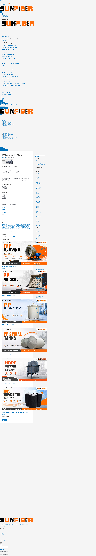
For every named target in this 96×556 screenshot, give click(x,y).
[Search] (14, 236)
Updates (3, 98)
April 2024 (37, 207)
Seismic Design (4, 231)
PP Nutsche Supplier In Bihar (8, 295)
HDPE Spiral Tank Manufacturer (40, 248)
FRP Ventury (38, 232)
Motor (3, 67)
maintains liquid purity (27, 228)
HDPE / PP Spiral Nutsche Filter (9, 58)
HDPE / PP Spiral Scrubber (8, 54)
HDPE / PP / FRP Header (7, 78)
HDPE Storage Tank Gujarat (40, 255)
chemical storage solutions (12, 225)
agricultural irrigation (14, 224)
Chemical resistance (6, 225)
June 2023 (37, 220)
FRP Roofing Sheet (6, 81)
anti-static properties (25, 224)
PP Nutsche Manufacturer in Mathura (41, 280)
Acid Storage (10, 224)
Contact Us (3, 99)
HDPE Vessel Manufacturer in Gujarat (41, 260)
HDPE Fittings (38, 235)
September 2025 (38, 187)
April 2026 (37, 178)
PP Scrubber (38, 287)
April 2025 (37, 193)
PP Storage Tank (38, 291)
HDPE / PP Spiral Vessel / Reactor (9, 47)
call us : (4, 209)
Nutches (37, 265)
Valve (3, 87)
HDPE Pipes (37, 241)
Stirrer (37, 308)
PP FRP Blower (38, 268)
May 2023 (37, 221)
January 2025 (38, 197)
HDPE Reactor (38, 242)
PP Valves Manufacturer (39, 296)
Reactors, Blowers (38, 307)
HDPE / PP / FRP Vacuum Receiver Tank (11, 52)
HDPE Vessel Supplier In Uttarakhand (10, 383)
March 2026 (37, 179)
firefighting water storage (24, 226)
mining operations (9, 229)
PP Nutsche (37, 279)
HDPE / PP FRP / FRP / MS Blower (9, 61)
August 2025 (38, 188)
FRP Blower (37, 230)
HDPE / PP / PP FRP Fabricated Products (11, 85)
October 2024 (38, 201)
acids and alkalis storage (4, 224)
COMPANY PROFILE (6, 27)
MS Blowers (37, 264)
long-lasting (23, 228)
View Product (3, 207)
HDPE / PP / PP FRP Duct (7, 72)
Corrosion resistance (18, 225)
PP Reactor (37, 284)
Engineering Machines (7, 92)
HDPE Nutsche (38, 236)
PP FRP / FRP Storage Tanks (8, 49)
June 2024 (37, 206)
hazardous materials (9, 227)
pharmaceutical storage (4, 230)
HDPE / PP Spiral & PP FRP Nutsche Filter (8, 127)
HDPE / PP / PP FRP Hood (7, 74)
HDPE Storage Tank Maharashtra (40, 256)
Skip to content (2, 0)
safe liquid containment (20, 230)
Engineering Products (7, 90)
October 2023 (38, 215)
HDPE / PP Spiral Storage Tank (7, 40)
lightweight (20, 228)
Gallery (2, 97)
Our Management (5, 16)
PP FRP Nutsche (38, 272)
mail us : (4, 212)
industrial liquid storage (4, 228)
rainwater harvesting (9, 230)
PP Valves (37, 295)
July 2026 (37, 174)
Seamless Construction (26, 230)
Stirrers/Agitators (38, 311)
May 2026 (37, 177)
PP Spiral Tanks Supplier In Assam (10, 354)
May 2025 (37, 192)
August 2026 (38, 173)
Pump (3, 65)
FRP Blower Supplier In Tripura (9, 266)
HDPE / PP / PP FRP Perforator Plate (10, 70)
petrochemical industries (26, 229)
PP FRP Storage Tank (39, 276)
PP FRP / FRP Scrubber (7, 56)
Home (2, 13)
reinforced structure (14, 230)
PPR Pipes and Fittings (39, 302)
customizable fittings (24, 225)
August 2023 (38, 217)
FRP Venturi (37, 231)
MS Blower (37, 263)
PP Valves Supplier (38, 297)
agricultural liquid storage (20, 224)
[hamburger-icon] (1, 12)
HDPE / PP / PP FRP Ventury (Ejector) (10, 63)
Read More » (3, 268)
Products (3, 39)
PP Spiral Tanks (38, 290)
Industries (3, 96)
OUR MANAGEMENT (6, 32)
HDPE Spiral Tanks (38, 251)
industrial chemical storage (26, 227)
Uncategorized (38, 312)
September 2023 (38, 216)
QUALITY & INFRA (6, 36)
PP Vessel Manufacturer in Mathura (41, 300)
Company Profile (5, 15)
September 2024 (38, 202)
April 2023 (37, 222)
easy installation (6, 226)
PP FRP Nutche (38, 271)
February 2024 (38, 210)
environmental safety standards (11, 226)
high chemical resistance (15, 227)
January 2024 (38, 211)
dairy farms (28, 225)
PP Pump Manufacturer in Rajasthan (41, 283)
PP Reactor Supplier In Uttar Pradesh (10, 324)
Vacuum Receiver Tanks (39, 313)
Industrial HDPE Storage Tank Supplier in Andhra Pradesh (15, 412)
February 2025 (38, 196)
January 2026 (38, 182)
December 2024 (38, 198)
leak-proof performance (16, 228)
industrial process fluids (10, 228)
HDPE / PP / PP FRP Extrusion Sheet (10, 76)
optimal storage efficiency (20, 229)
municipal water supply (14, 229)
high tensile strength (20, 227)
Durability (3, 226)
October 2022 (38, 225)
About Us (3, 14)
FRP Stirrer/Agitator (6, 94)
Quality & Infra (5, 17)
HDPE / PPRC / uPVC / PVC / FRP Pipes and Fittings (13, 83)
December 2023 (38, 212)
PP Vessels (37, 301)
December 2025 (38, 183)
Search (3, 236)
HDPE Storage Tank (39, 254)
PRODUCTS (3, 120)
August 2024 (38, 203)
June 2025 (37, 191)
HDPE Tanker (38, 259)
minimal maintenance (4, 229)
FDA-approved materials (18, 226)
